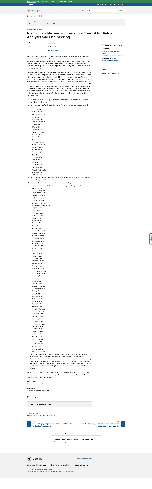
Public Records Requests (80, 465)
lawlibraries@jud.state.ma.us (111, 61)
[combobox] (103, 10)
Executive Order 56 (54, 50)
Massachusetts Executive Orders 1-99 (72, 16)
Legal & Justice (34, 16)
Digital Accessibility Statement (37, 465)
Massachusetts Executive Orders (52, 16)
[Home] (28, 16)
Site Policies (65, 465)
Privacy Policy (54, 465)
